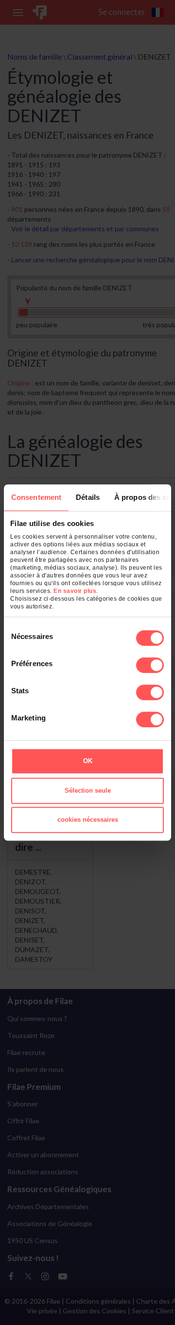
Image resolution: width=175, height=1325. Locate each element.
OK (87, 761)
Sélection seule (88, 790)
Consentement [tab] (36, 497)
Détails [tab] (88, 497)
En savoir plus (74, 591)
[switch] (150, 665)
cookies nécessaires (87, 819)
